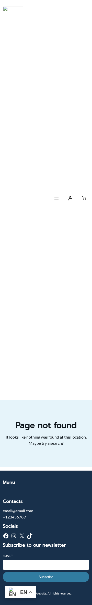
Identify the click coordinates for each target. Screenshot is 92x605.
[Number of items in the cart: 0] (84, 198)
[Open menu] (56, 198)
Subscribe (46, 577)
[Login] (70, 198)
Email (8, 555)
